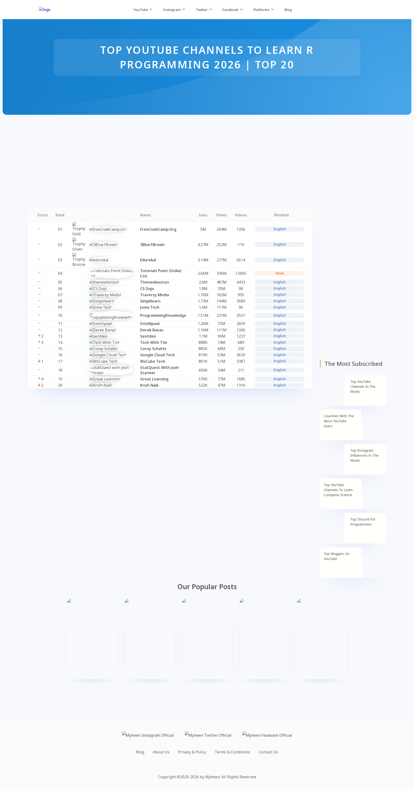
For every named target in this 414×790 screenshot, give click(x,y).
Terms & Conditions (232, 752)
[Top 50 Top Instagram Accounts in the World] (92, 639)
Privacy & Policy (192, 752)
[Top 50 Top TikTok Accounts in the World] (207, 639)
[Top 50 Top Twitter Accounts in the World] (149, 639)
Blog (140, 752)
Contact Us (268, 752)
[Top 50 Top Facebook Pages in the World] (322, 639)
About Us (161, 752)
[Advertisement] (144, 148)
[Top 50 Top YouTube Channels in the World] (264, 639)
